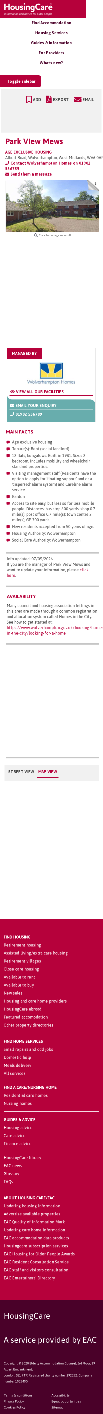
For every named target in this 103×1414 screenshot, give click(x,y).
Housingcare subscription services (36, 1246)
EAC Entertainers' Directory (29, 1278)
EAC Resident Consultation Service (36, 1262)
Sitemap (58, 1407)
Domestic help (17, 1057)
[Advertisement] (51, 292)
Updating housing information (32, 1206)
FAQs (8, 1181)
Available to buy (19, 985)
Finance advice (18, 1143)
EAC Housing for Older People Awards (39, 1254)
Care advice (15, 1135)
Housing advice (18, 1127)
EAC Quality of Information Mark (34, 1222)
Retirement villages (22, 961)
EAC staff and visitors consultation (36, 1270)
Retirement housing (22, 945)
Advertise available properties (32, 1214)
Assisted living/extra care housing (36, 953)
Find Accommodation (52, 23)
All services (15, 1073)
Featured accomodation (26, 1017)
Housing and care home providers (35, 1001)
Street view (21, 771)
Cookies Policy (14, 1407)
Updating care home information (34, 1230)
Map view (48, 771)
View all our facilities (39, 391)
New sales (13, 993)
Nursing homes (18, 1103)
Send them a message (30, 174)
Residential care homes (26, 1095)
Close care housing (21, 969)
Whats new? (51, 63)
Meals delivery (17, 1065)
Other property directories (28, 1025)
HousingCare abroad (23, 1009)
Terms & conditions (18, 1395)
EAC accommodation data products (36, 1238)
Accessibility (61, 1395)
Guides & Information (51, 43)
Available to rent (19, 977)
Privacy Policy (14, 1401)
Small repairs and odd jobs (28, 1049)
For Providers (51, 53)
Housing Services (51, 33)
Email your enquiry (35, 405)
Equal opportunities (66, 1401)
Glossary (12, 1173)
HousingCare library (22, 1157)
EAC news (13, 1165)
